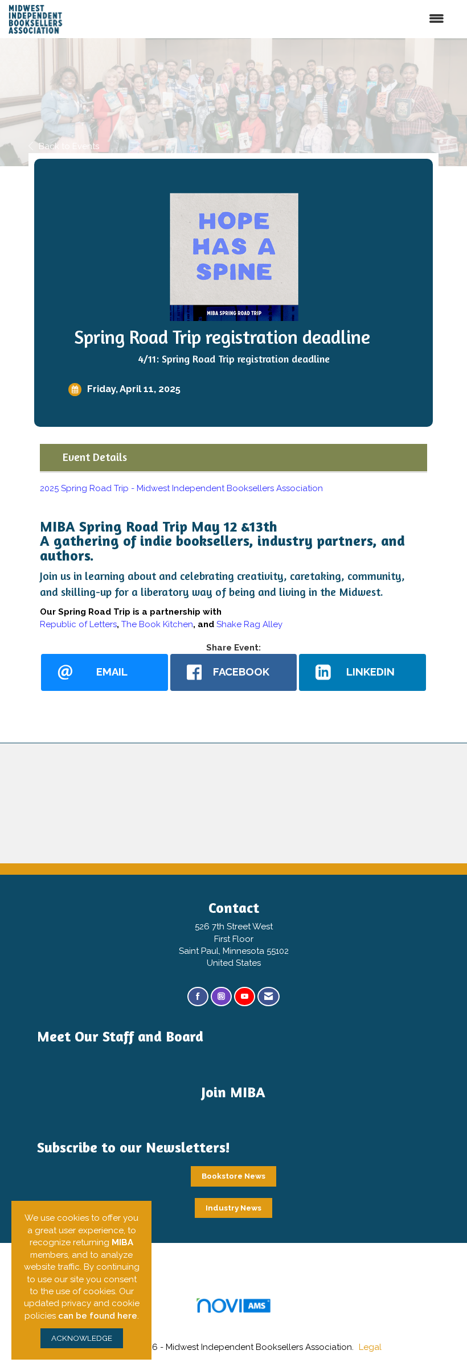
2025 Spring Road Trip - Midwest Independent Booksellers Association (181, 488)
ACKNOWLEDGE (81, 1338)
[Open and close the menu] (269, 19)
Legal (370, 1347)
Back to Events (69, 146)
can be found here (97, 1316)
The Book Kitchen (157, 624)
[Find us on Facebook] (197, 997)
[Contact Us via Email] (268, 997)
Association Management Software (233, 1319)
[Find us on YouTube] (244, 997)
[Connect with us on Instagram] (221, 997)
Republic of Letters (78, 624)
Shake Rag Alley (249, 624)
